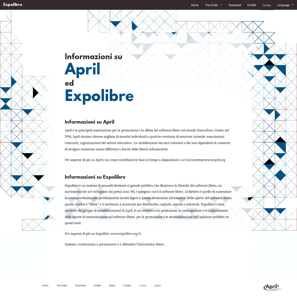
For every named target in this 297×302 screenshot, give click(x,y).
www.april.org (215, 160)
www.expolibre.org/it (126, 234)
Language (283, 5)
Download (235, 5)
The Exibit (211, 5)
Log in (157, 285)
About (112, 285)
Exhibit (251, 5)
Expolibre (12, 5)
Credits (127, 285)
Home (195, 5)
